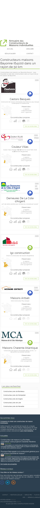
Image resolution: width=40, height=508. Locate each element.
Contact (29, 53)
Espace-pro (28, 495)
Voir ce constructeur (31, 126)
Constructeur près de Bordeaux (13, 391)
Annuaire (30, 49)
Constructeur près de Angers (13, 399)
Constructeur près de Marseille (13, 406)
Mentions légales (16, 495)
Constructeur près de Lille (12, 402)
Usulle (13, 499)
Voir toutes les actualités (8, 464)
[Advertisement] (20, 19)
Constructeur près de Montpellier (14, 395)
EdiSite (19, 501)
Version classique (33, 497)
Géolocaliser (10, 53)
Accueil (10, 49)
